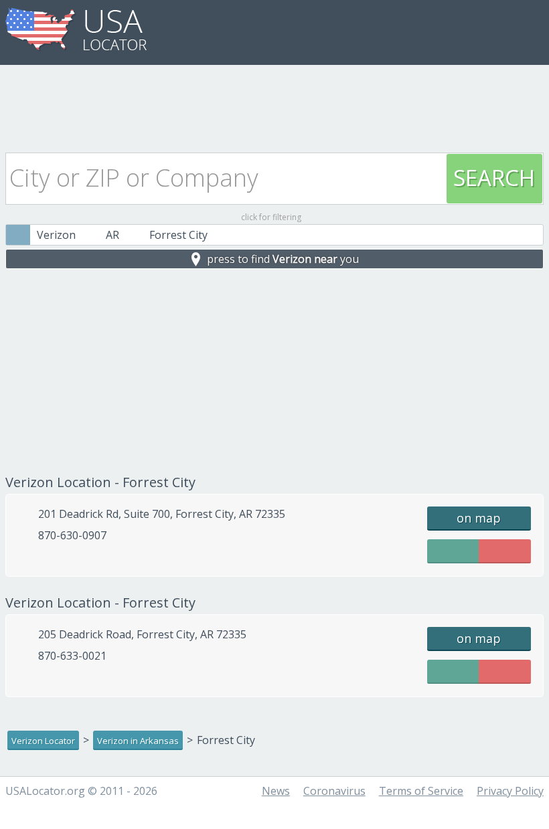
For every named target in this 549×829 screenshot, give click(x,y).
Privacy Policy (510, 791)
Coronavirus (334, 791)
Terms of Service (421, 791)
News (276, 791)
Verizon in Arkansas (138, 741)
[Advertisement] (274, 105)
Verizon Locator (43, 741)
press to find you (283, 259)
